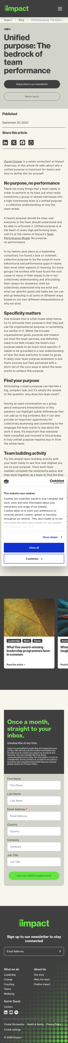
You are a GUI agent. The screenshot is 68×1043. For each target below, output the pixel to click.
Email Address (16, 809)
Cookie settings (12, 1029)
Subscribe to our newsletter (32, 84)
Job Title (12, 855)
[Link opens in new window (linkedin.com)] (6, 1012)
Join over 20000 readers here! (34, 875)
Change (8, 979)
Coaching (9, 984)
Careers (8, 1006)
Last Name (14, 794)
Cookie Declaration (14, 1024)
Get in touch (32, 96)
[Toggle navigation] (60, 8)
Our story (39, 974)
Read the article (15, 664)
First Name (14, 778)
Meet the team (42, 979)
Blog (21, 20)
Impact (8, 20)
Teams (7, 989)
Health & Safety (35, 1024)
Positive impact (42, 984)
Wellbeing (9, 993)
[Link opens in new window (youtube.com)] (11, 1012)
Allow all (34, 547)
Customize (32, 558)
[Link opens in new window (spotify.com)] (16, 1012)
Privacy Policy (53, 1024)
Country (12, 824)
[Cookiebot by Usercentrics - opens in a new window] (49, 481)
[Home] (9, 8)
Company (13, 840)
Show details (50, 537)
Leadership (10, 974)
